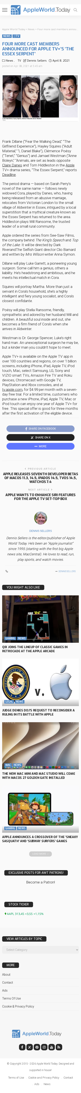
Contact (7, 982)
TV (16, 36)
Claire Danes (12, 165)
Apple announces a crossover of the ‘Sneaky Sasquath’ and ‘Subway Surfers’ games (40, 839)
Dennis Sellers (37, 60)
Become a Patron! (40, 882)
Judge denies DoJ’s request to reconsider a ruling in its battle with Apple (38, 712)
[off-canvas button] (4, 9)
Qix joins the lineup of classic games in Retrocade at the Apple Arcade (35, 649)
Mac (8, 765)
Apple (70, 165)
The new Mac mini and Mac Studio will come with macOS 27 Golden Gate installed (38, 776)
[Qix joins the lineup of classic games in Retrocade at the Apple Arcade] (40, 619)
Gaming (10, 638)
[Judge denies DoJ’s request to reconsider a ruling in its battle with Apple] (40, 682)
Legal (9, 701)
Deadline (9, 174)
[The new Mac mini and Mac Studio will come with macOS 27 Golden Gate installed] (40, 745)
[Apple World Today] (40, 9)
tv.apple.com (12, 389)
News (7, 36)
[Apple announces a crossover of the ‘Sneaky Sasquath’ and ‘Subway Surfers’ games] (40, 809)
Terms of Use (11, 998)
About (6, 974)
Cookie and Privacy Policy (43, 1077)
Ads (5, 990)
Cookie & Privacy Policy (18, 1006)
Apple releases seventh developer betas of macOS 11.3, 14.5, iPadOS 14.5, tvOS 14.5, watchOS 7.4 (40, 478)
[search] (75, 10)
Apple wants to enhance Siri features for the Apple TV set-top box (40, 497)
